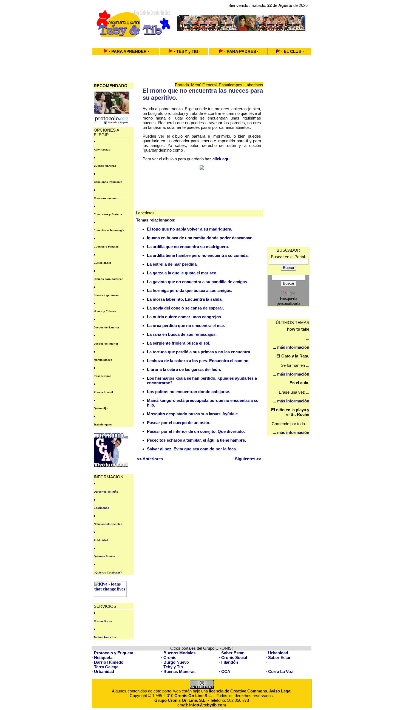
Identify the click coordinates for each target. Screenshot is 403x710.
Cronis (169, 657)
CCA (225, 671)
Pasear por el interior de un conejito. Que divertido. (196, 431)
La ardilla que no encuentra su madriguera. (188, 246)
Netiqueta (103, 657)
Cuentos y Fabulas (106, 246)
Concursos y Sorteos (108, 214)
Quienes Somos (104, 556)
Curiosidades (103, 262)
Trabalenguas (103, 424)
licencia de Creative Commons (238, 691)
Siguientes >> (248, 458)
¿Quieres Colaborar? (108, 572)
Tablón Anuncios (105, 637)
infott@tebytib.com (207, 705)
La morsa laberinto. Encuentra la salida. (185, 299)
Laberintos (254, 85)
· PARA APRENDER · (129, 51)
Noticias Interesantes (108, 524)
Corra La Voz (280, 671)
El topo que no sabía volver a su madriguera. (189, 229)
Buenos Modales (179, 653)
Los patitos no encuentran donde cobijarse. (188, 391)
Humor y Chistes (105, 311)
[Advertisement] (201, 40)
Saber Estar (232, 653)
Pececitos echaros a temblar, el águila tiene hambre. (196, 440)
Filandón (229, 662)
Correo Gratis (103, 621)
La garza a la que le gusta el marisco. (182, 273)
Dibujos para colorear (108, 278)
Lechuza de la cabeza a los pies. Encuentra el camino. (198, 360)
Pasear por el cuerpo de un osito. (178, 422)
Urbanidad (278, 653)
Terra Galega (106, 666)
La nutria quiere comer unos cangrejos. (184, 316)
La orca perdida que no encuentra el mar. (186, 325)
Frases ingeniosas (106, 295)
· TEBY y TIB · (187, 51)
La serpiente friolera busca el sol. (178, 343)
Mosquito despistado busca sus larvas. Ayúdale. (193, 413)
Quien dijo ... (102, 408)
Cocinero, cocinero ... (108, 198)
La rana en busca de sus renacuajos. (182, 334)
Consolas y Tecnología (109, 230)
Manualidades (103, 359)
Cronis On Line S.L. (193, 695)
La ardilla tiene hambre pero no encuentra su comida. (198, 255)
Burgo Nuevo (176, 662)
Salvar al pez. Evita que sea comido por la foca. (192, 449)
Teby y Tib (173, 666)
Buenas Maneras (105, 165)
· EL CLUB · (292, 51)
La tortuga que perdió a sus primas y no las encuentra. (199, 352)
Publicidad (101, 540)
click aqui (221, 159)
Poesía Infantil (103, 392)
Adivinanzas (102, 149)
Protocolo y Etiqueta (113, 653)
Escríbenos (101, 507)
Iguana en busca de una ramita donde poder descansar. (199, 237)
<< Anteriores (150, 458)
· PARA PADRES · (241, 51)
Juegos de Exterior (106, 327)
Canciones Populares (108, 181)
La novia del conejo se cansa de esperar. (185, 308)
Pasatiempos (102, 375)
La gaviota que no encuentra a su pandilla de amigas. (197, 281)
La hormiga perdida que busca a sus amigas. (189, 290)
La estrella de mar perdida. (172, 264)
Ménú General (204, 85)
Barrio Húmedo (108, 662)
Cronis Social (234, 657)
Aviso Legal (280, 691)
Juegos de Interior (106, 343)
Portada (182, 85)
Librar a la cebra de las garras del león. (184, 369)
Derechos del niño (106, 491)
